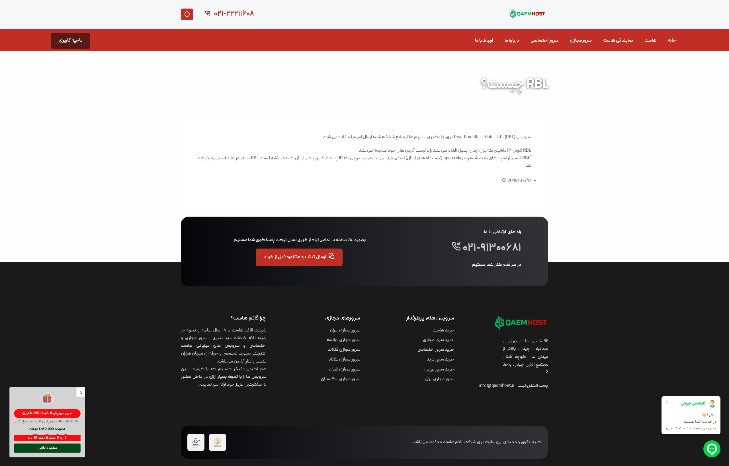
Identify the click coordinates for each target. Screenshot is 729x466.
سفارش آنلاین (47, 448)
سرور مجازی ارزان (439, 379)
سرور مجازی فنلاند (343, 350)
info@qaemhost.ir (497, 386)
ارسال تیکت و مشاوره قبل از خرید (295, 257)
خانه (672, 41)
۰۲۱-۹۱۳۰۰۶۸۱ (491, 249)
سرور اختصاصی (545, 41)
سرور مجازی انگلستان (340, 379)
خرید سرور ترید (440, 360)
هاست (650, 41)
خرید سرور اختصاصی (435, 350)
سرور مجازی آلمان (344, 370)
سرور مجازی (581, 41)
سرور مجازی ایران (345, 330)
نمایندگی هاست (618, 41)
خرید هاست (443, 330)
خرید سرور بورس (439, 370)
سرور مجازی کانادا (343, 360)
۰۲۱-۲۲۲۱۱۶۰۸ (233, 14)
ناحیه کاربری (70, 40)
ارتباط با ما (484, 41)
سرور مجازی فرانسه (343, 340)
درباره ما (512, 41)
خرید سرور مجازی (438, 340)
